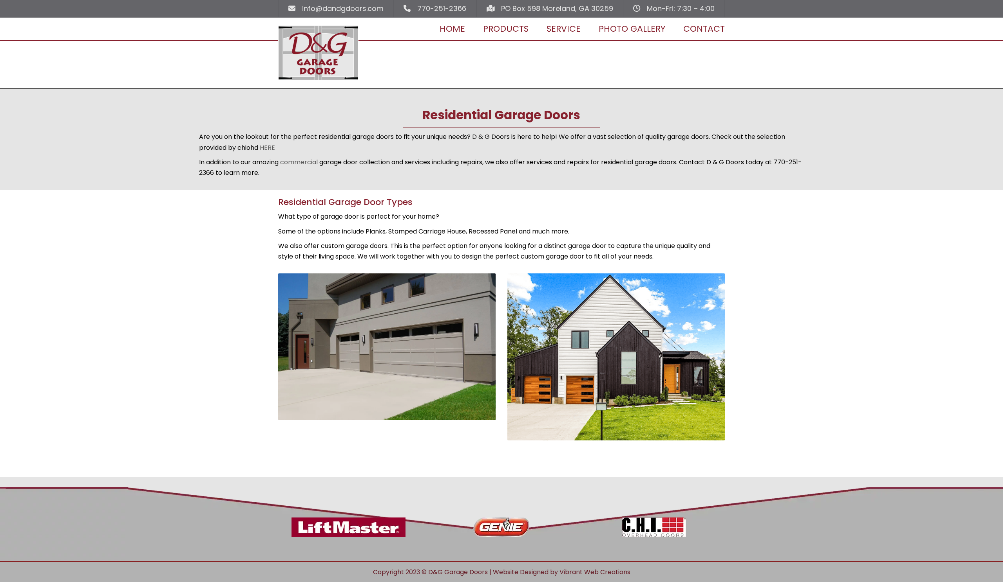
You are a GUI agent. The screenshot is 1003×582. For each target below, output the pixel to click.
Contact (704, 29)
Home (452, 29)
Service (564, 29)
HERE (267, 147)
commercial (299, 162)
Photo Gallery (632, 29)
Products (506, 29)
